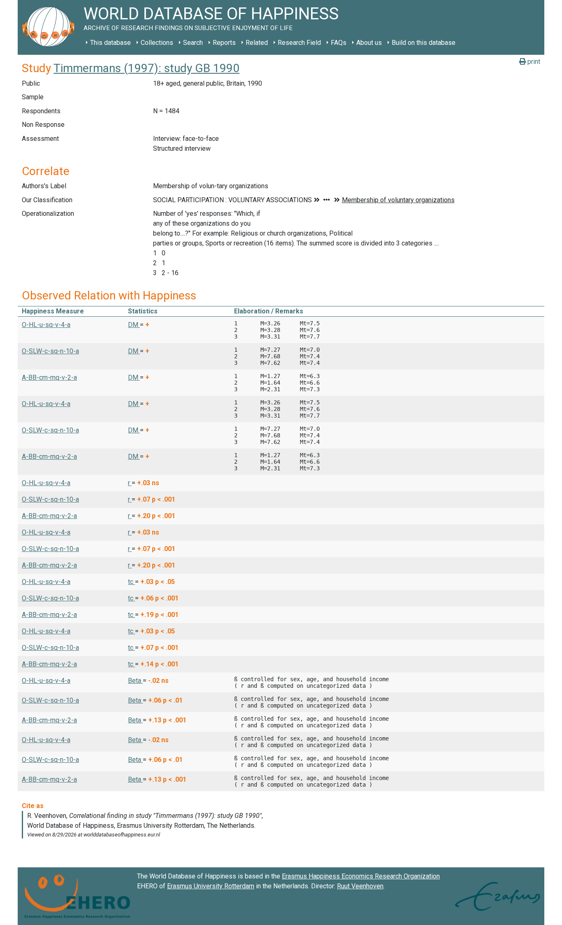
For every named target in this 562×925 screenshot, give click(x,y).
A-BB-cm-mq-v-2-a (49, 377)
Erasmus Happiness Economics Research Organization (361, 876)
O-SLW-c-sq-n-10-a (50, 351)
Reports (224, 43)
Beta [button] (135, 680)
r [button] (130, 483)
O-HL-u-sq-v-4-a (46, 325)
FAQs (338, 43)
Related (257, 43)
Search (193, 43)
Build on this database (423, 43)
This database (110, 43)
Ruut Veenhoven (360, 886)
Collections (157, 43)
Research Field (299, 43)
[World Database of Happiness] (51, 27)
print (533, 61)
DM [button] (134, 325)
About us (369, 43)
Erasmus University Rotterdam (210, 886)
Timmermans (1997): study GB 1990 (146, 68)
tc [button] (131, 582)
